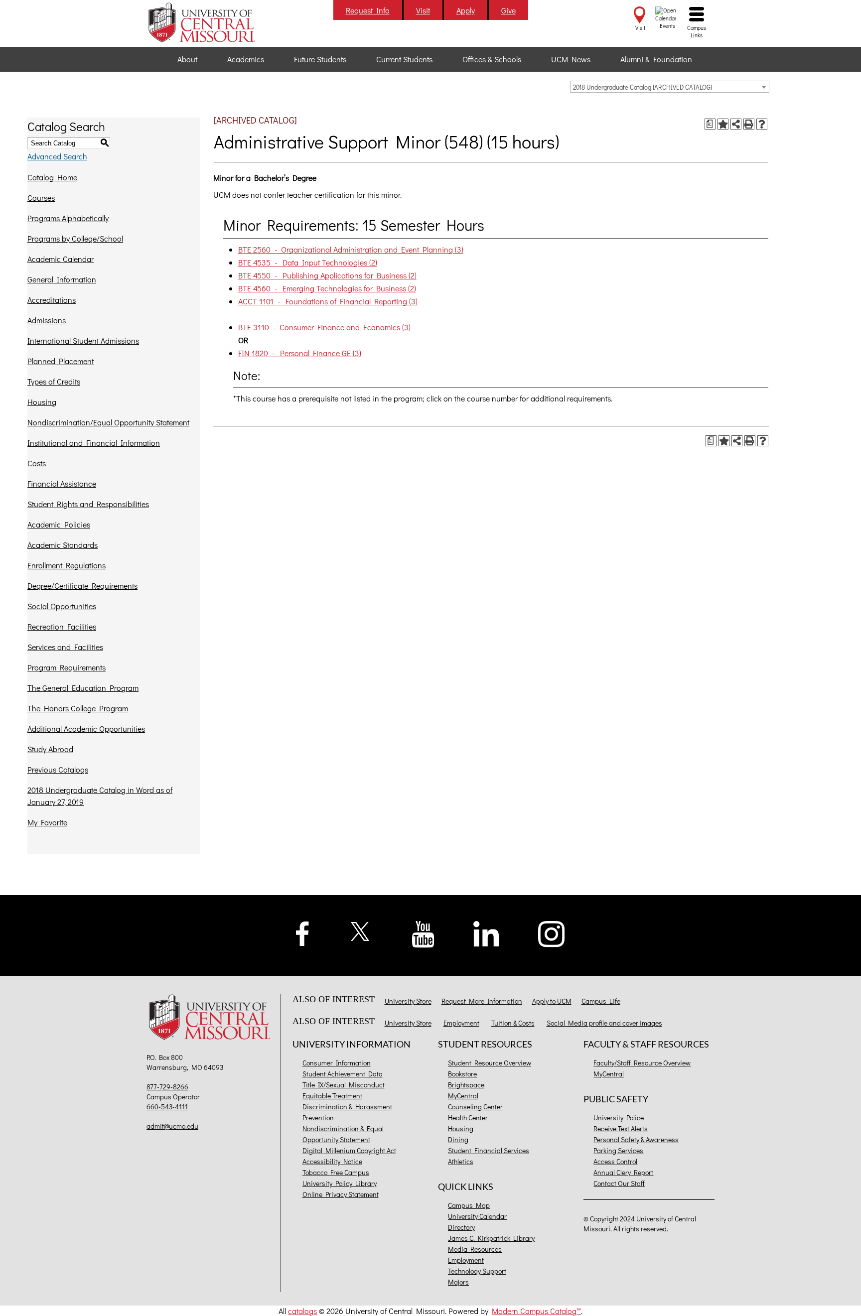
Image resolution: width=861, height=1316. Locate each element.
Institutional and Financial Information (93, 442)
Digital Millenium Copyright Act (349, 1150)
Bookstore (462, 1073)
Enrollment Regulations (66, 565)
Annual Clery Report (623, 1172)
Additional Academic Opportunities (86, 728)
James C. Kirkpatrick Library (491, 1238)
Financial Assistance (61, 483)
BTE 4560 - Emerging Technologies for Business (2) (327, 288)
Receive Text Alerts (620, 1128)
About (187, 59)
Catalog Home (52, 177)
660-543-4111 (167, 1106)
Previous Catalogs (57, 769)
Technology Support (477, 1271)
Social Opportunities (61, 606)
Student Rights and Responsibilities (88, 504)
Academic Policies (58, 524)
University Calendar (477, 1216)
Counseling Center (475, 1106)
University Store (408, 1001)
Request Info (368, 10)
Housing (41, 401)
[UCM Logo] (212, 1018)
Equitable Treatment (332, 1095)
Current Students (404, 59)
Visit (423, 10)
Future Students (320, 59)
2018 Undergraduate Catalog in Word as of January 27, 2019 (99, 796)
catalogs (302, 1311)
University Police (618, 1117)
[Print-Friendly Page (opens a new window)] (748, 124)
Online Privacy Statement (340, 1194)
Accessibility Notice (332, 1161)
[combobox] (669, 87)
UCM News (570, 59)
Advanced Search (57, 156)
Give (508, 10)
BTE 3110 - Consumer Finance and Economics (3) (324, 327)
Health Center (468, 1117)
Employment (461, 1023)
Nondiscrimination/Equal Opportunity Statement (108, 422)
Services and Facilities (65, 647)
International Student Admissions (83, 340)
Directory (461, 1227)
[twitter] (360, 930)
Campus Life (600, 1001)
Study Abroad (50, 749)
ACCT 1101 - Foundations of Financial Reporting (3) (328, 301)
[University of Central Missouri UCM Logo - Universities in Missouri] (212, 22)
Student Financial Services (488, 1150)
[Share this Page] (735, 124)
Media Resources (475, 1249)
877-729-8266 (167, 1086)
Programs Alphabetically (68, 218)
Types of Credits (53, 381)
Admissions (46, 320)
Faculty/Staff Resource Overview (642, 1062)
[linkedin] (486, 932)
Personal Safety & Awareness (636, 1139)
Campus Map (469, 1205)
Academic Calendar (60, 259)
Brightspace (466, 1084)
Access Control (615, 1161)
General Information (61, 279)
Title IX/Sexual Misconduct (343, 1084)
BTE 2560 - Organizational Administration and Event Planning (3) (350, 249)
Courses (41, 197)
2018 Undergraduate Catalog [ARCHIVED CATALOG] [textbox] (642, 87)
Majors (458, 1282)
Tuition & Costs (513, 1023)
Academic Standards (62, 544)
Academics (245, 59)
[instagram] (551, 932)
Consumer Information (336, 1062)
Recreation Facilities (61, 626)
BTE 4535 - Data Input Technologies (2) (307, 262)
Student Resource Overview (489, 1062)
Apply (465, 10)
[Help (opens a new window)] (761, 124)
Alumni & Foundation (656, 59)
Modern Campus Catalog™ (536, 1311)
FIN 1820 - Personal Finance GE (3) (299, 353)
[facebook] (302, 932)
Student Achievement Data (342, 1073)
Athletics (460, 1161)
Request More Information (481, 1001)
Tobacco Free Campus (335, 1172)
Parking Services (618, 1150)
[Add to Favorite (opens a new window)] (723, 124)
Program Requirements (66, 667)
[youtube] (423, 933)
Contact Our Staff (619, 1183)
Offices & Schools (491, 59)
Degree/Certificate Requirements (82, 585)
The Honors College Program (77, 708)
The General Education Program (83, 687)
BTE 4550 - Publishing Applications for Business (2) (327, 275)
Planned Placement (60, 361)
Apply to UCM (552, 1001)
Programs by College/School (75, 238)
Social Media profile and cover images (604, 1023)
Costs (36, 463)
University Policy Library (339, 1183)
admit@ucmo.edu (172, 1126)
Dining (458, 1139)
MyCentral (463, 1095)
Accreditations (51, 299)
